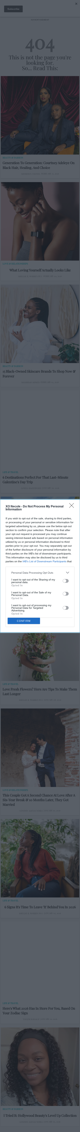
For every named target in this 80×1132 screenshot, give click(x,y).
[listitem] (40, 573)
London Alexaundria (31, 811)
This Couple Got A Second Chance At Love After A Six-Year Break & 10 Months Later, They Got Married (39, 800)
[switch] (66, 581)
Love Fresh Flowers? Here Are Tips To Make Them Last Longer (40, 691)
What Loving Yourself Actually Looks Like (40, 270)
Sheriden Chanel (30, 174)
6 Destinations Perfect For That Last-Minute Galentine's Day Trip (35, 479)
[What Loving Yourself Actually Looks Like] (40, 221)
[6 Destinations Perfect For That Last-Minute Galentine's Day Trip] (40, 430)
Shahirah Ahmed (30, 382)
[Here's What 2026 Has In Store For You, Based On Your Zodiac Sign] (40, 961)
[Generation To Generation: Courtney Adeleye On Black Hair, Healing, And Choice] (40, 115)
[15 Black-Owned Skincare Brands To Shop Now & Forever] (40, 324)
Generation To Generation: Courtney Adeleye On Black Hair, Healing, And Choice (39, 165)
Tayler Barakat (31, 1019)
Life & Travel (10, 472)
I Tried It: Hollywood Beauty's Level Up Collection (40, 1115)
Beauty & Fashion (13, 157)
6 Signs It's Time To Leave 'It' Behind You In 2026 (40, 907)
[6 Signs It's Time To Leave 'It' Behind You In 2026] (40, 858)
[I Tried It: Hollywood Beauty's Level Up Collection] (40, 1066)
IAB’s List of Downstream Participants (44, 561)
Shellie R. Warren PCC (30, 276)
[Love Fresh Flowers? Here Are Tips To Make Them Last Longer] (40, 641)
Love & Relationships (15, 263)
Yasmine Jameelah (31, 594)
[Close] (72, 506)
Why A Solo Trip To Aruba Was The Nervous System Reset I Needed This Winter (34, 585)
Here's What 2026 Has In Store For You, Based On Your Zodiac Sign (39, 1010)
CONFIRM (24, 621)
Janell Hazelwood (31, 488)
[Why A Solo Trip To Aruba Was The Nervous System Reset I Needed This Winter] (40, 536)
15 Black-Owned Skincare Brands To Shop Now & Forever (39, 373)
